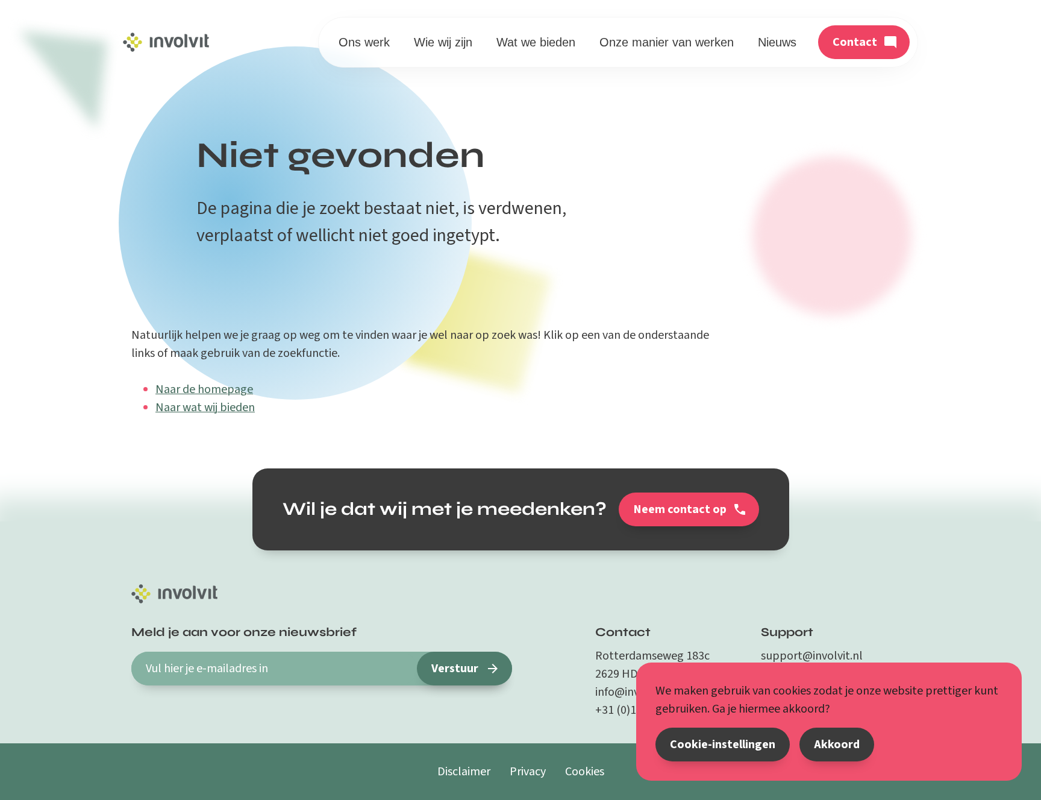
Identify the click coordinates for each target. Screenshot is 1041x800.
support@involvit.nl (812, 655)
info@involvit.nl (635, 692)
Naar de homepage (204, 389)
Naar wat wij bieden (205, 407)
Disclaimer (463, 771)
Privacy (528, 771)
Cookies (584, 771)
